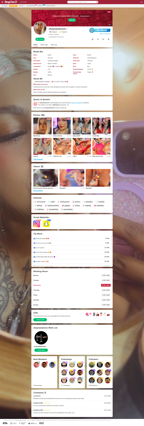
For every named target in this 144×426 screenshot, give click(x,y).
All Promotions (30, 5)
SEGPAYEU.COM (40, 420)
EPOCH (33, 420)
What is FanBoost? (105, 33)
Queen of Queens (76, 102)
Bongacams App (50, 5)
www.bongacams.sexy (21, 420)
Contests (40, 5)
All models (5, 5)
